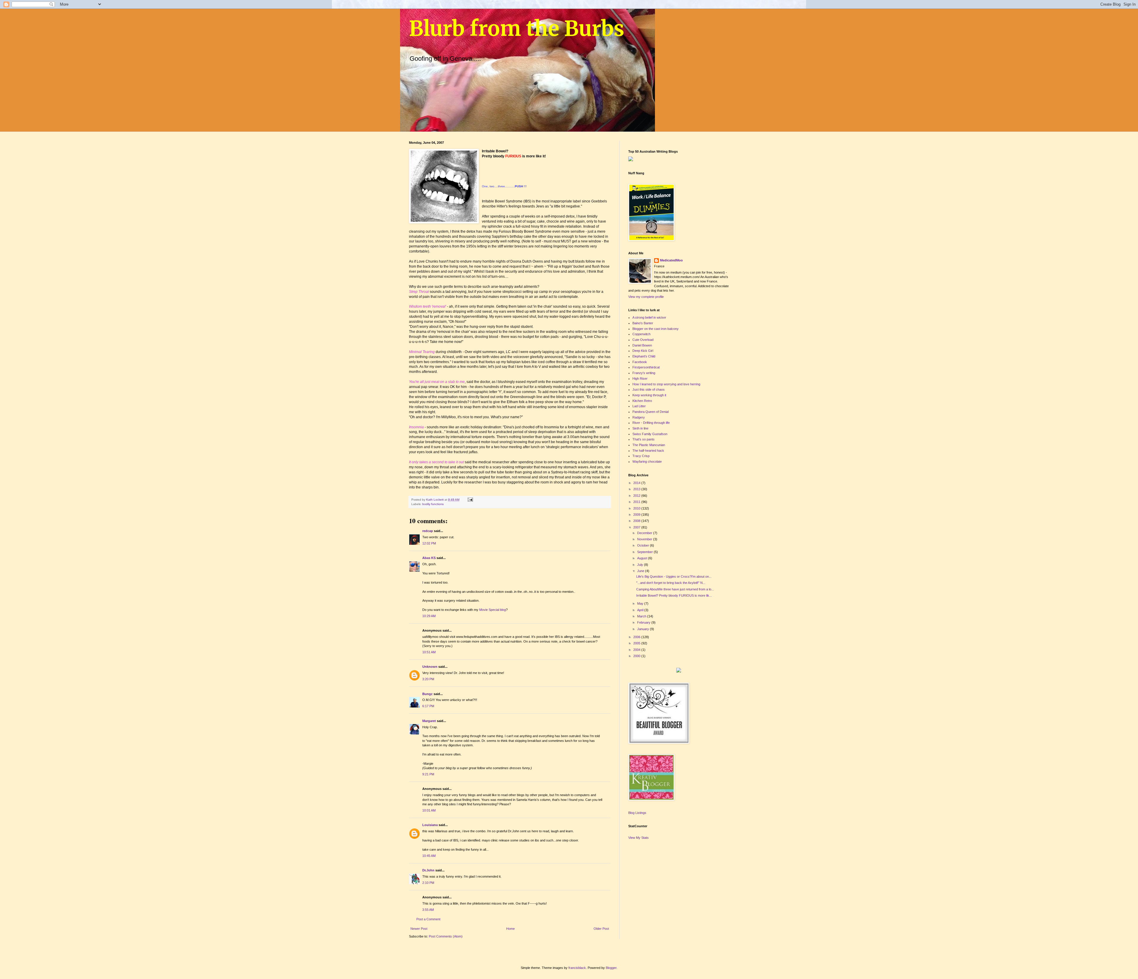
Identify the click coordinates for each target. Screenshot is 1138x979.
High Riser (640, 378)
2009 (637, 514)
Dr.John (428, 870)
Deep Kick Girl (642, 350)
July (640, 564)
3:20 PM (428, 679)
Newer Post (418, 928)
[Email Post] (470, 499)
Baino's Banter (642, 323)
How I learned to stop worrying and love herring (666, 384)
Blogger (611, 968)
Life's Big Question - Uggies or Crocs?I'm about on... (674, 576)
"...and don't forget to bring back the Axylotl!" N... (670, 582)
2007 (637, 527)
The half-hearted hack (648, 450)
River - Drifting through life (651, 422)
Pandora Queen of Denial (650, 411)
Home (510, 928)
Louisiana (430, 825)
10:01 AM (429, 810)
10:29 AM (429, 616)
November (645, 539)
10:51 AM (429, 652)
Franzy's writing (643, 373)
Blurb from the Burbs (516, 28)
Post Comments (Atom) (446, 936)
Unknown (429, 666)
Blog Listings (637, 812)
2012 (637, 495)
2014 (637, 483)
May (640, 603)
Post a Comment (428, 919)
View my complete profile (646, 296)
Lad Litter (639, 406)
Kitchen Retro (642, 401)
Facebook (639, 362)
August (642, 558)
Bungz (427, 694)
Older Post (601, 928)
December (645, 533)
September (645, 552)
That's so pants (643, 439)
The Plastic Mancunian (648, 445)
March (642, 616)
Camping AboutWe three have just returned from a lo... (675, 589)
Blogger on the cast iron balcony (655, 328)
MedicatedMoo (671, 260)
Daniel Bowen (642, 345)
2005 (637, 643)
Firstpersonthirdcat (646, 367)
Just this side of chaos (648, 389)
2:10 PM (428, 882)
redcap (427, 531)
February (644, 622)
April (640, 610)
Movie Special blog (492, 609)
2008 (637, 521)
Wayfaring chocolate (647, 461)
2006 (637, 637)
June (641, 571)
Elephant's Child (643, 356)
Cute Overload (642, 339)
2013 (637, 489)
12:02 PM (429, 543)
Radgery (638, 417)
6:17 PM (428, 706)
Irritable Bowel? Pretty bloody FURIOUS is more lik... (674, 595)
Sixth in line (640, 428)
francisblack (577, 968)
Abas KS (429, 558)
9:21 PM (428, 774)
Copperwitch (641, 334)
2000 (637, 656)
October (643, 545)
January (643, 629)
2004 (637, 649)
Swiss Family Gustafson (649, 434)
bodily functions (433, 504)
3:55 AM (428, 909)
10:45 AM (429, 855)
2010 (637, 508)
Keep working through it (649, 395)
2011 (637, 502)
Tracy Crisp (641, 456)
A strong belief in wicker (649, 317)
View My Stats (638, 837)
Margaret (429, 721)
